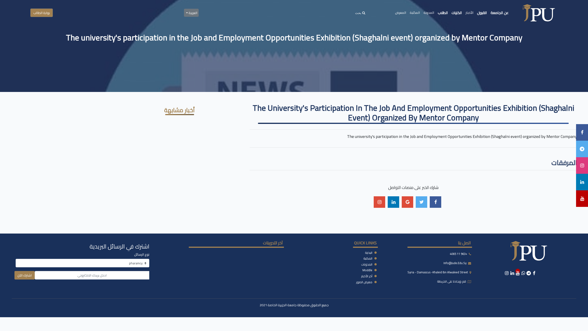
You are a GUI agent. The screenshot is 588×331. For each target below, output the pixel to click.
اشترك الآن (24, 275)
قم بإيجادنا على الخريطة (452, 281)
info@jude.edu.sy (455, 263)
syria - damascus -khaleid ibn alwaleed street (438, 272)
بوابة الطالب (41, 13)
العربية (192, 13)
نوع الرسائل (141, 254)
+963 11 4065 (458, 254)
